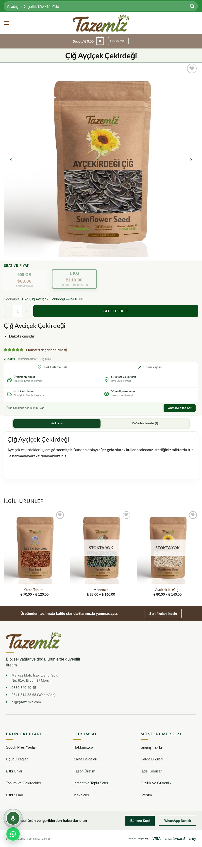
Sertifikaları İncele (163, 614)
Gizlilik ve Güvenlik (156, 783)
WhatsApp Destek (177, 821)
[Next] (190, 160)
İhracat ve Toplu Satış (90, 783)
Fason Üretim (84, 771)
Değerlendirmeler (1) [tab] (145, 423)
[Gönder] (192, 6)
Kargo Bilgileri (152, 759)
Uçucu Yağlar (17, 759)
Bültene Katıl (140, 821)
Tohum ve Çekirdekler (23, 783)
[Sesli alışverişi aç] (13, 818)
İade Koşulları (152, 771)
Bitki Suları (14, 795)
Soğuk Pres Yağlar (21, 747)
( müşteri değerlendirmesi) (45, 350)
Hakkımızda (83, 747)
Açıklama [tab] (57, 423)
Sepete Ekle (115, 311)
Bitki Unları (14, 771)
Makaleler (81, 795)
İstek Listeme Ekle (52, 367)
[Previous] (11, 160)
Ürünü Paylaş (150, 367)
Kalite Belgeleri (85, 759)
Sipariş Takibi (151, 747)
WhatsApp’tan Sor (179, 407)
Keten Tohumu (34, 589)
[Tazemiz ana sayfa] (33, 640)
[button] (7, 23)
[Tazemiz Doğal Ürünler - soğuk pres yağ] (101, 23)
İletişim (146, 795)
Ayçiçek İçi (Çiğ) (167, 589)
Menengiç (100, 589)
